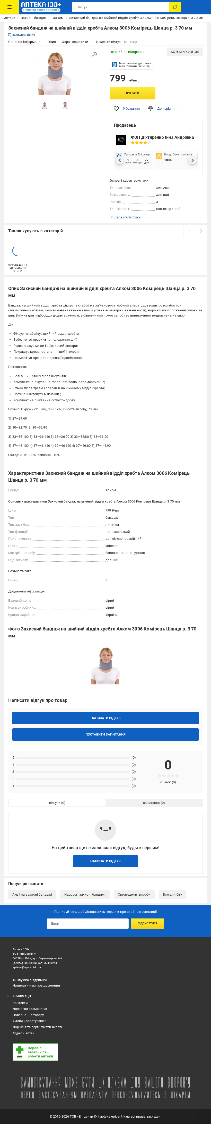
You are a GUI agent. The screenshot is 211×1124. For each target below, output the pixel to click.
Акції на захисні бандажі (32, 894)
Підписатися (147, 923)
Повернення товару (28, 1015)
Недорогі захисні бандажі (85, 894)
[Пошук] (175, 7)
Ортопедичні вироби (134, 894)
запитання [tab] (151, 803)
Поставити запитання (105, 734)
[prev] (189, 231)
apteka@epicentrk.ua (27, 967)
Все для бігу (172, 894)
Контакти (20, 1003)
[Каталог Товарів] (9, 7)
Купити (132, 93)
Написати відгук (106, 718)
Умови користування (29, 1021)
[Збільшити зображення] (94, 55)
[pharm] (96, 1052)
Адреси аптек (23, 1033)
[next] (201, 231)
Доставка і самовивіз (30, 1009)
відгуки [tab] (54, 803)
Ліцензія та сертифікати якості (37, 1027)
